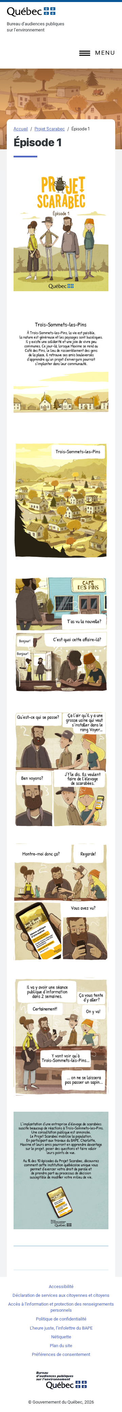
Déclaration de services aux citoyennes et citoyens (61, 1295)
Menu (105, 52)
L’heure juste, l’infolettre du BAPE (61, 1328)
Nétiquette (61, 1336)
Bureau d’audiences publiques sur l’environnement (31, 11)
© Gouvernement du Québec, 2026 (61, 1402)
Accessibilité (61, 1286)
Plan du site (61, 1345)
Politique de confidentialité (61, 1318)
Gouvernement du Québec (61, 1380)
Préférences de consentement (61, 1354)
